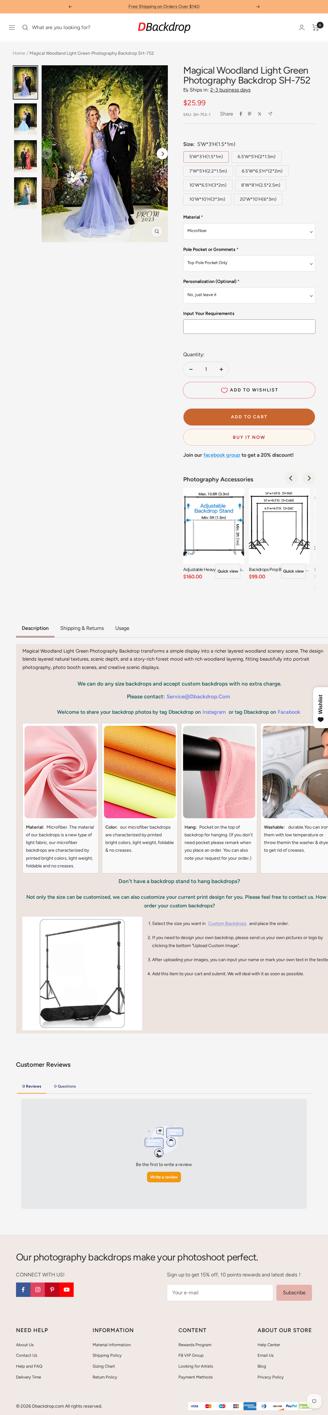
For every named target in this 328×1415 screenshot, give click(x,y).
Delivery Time (28, 1377)
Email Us (266, 1355)
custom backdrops (227, 923)
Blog (262, 1366)
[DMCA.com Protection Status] (305, 1406)
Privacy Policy (271, 1377)
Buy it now (249, 437)
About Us (25, 1344)
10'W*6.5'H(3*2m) (207, 185)
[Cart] (315, 27)
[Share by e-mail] (270, 114)
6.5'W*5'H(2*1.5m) (256, 156)
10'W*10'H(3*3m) (207, 199)
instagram (214, 712)
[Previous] (291, 478)
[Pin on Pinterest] (249, 114)
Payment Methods (195, 1377)
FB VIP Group (191, 1355)
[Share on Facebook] (241, 114)
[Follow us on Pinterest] (52, 1289)
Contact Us (26, 1355)
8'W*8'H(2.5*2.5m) (260, 185)
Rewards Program (194, 1344)
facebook (289, 712)
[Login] (302, 27)
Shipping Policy (107, 1355)
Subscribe (294, 1293)
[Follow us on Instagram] (37, 1289)
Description (35, 628)
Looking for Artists (195, 1366)
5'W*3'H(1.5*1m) (206, 156)
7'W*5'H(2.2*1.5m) (208, 171)
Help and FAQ (29, 1366)
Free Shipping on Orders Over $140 (164, 6)
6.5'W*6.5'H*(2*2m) (262, 171)
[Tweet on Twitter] (259, 114)
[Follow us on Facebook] (23, 1289)
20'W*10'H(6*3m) (258, 199)
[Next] (162, 153)
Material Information (112, 1344)
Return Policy (105, 1377)
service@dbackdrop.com (198, 696)
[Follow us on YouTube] (66, 1289)
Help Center (269, 1344)
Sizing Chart (104, 1366)
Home (19, 53)
